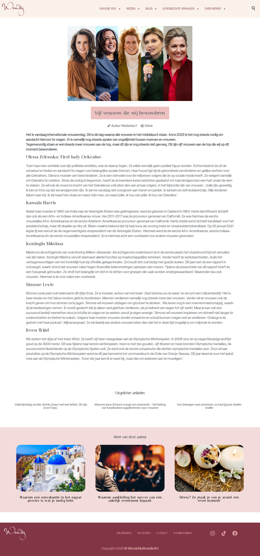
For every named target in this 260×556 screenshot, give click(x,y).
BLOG (149, 8)
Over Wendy (213, 8)
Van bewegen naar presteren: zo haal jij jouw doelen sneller (209, 406)
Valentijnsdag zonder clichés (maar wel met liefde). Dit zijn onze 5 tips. (51, 406)
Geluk (149, 126)
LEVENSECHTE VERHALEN (178, 8)
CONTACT (162, 533)
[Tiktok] (224, 533)
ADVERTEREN (123, 533)
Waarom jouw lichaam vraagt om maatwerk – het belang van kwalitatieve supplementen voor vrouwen (130, 406)
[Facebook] (235, 533)
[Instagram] (212, 533)
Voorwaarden (182, 533)
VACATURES (144, 533)
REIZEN (131, 8)
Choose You (107, 8)
